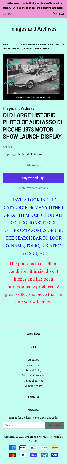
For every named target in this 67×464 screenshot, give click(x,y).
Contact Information (33, 375)
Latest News (33, 333)
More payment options (33, 188)
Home (6, 44)
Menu (11, 14)
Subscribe (54, 425)
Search (33, 354)
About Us (33, 359)
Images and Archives (33, 28)
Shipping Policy (33, 386)
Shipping (9, 154)
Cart (61, 14)
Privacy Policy (33, 365)
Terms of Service (33, 380)
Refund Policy (33, 370)
